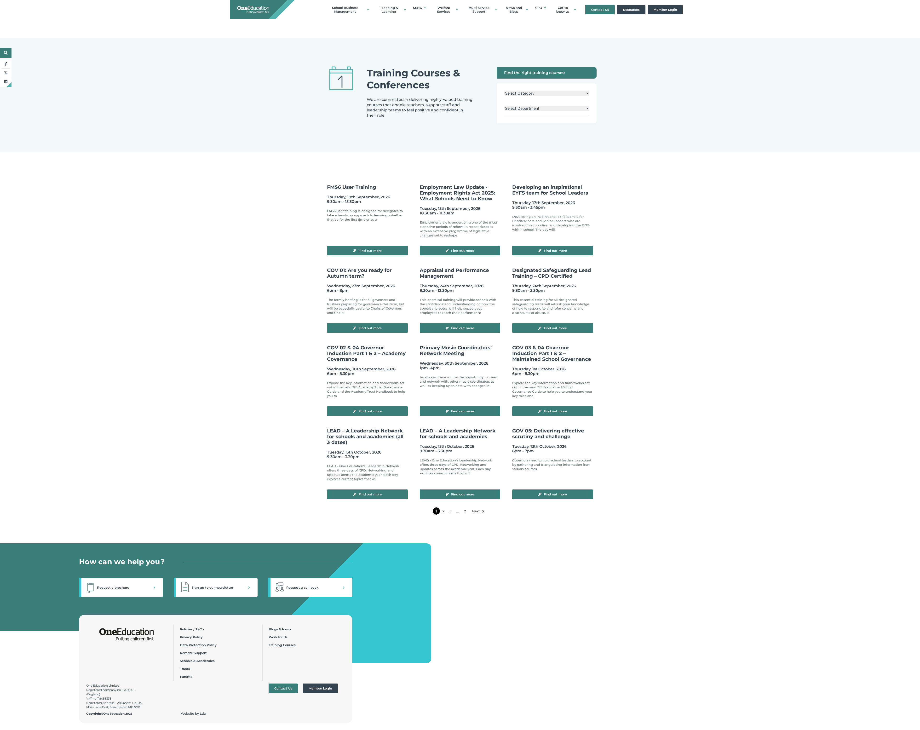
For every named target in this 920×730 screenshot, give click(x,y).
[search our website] (6, 53)
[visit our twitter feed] (5, 73)
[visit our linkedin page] (5, 81)
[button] (121, 587)
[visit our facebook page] (5, 64)
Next (476, 511)
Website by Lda (193, 713)
